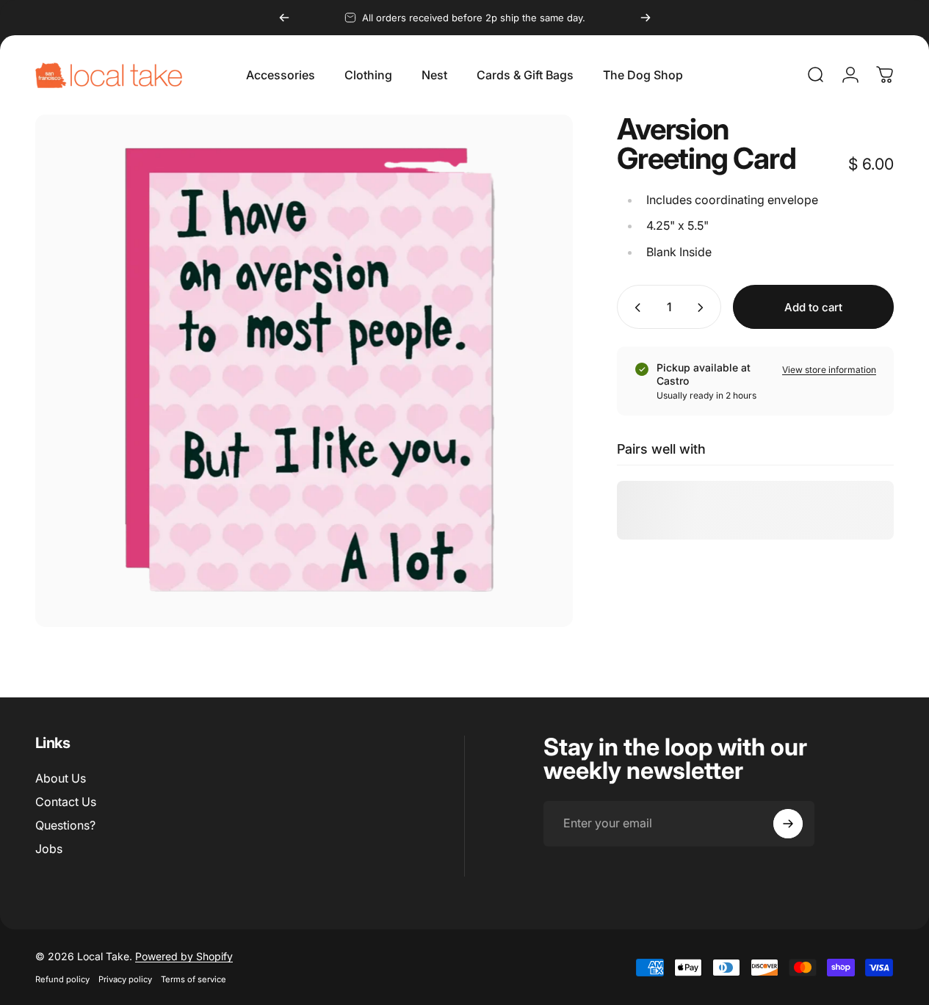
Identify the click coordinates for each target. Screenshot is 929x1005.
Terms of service (193, 979)
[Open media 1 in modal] (304, 371)
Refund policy (62, 979)
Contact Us (65, 801)
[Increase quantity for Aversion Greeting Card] (703, 307)
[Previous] (284, 17)
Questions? (65, 825)
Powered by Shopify (184, 956)
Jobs (48, 848)
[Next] (645, 17)
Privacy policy (125, 979)
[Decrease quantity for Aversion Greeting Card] (634, 307)
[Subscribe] (788, 823)
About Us (60, 778)
